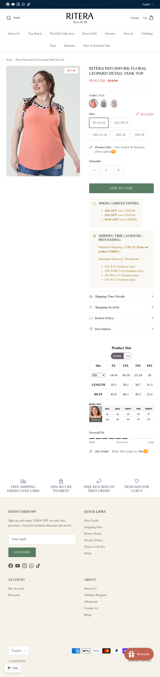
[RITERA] (80, 18)
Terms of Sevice (94, 546)
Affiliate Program (95, 595)
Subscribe (22, 552)
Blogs (88, 614)
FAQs (87, 553)
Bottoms (69, 45)
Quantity (95, 161)
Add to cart (121, 188)
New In (128, 33)
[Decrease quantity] (94, 170)
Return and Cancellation (140, 660)
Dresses (110, 33)
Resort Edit (89, 33)
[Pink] (93, 103)
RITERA (20, 661)
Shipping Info (93, 527)
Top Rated (35, 33)
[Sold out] (104, 103)
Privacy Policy (93, 540)
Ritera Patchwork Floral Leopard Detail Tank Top (40, 59)
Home (9, 59)
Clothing (147, 33)
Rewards (14, 595)
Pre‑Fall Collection (62, 33)
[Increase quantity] (118, 170)
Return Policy (93, 533)
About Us (14, 33)
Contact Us (91, 608)
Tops (53, 45)
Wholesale (91, 601)
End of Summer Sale (97, 45)
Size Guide (91, 520)
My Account (16, 588)
